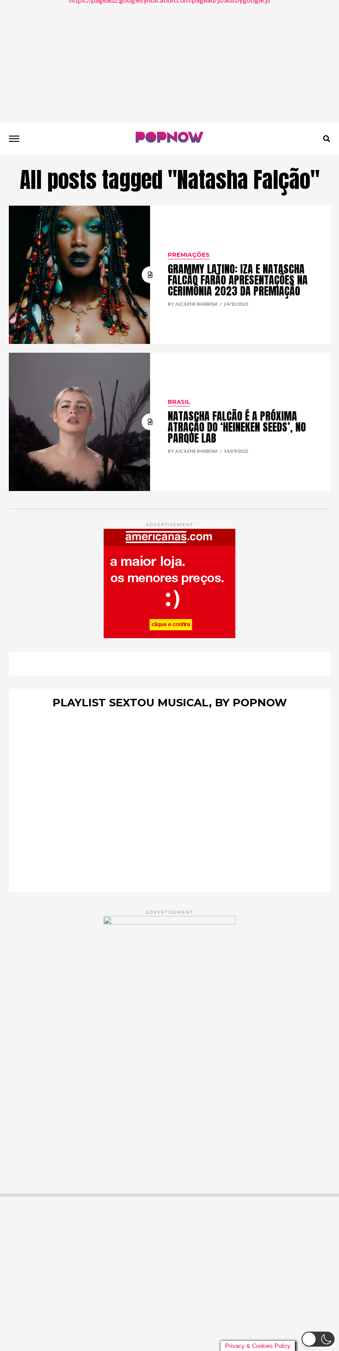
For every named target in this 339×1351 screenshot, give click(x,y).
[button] (318, 1339)
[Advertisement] (169, 61)
